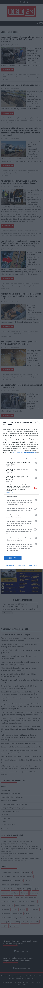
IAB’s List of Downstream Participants (24, 452)
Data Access (21, 565)
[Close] (39, 423)
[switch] (35, 463)
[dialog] (21, 494)
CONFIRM (12, 558)
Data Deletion (10, 565)
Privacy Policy (32, 565)
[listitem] (21, 459)
